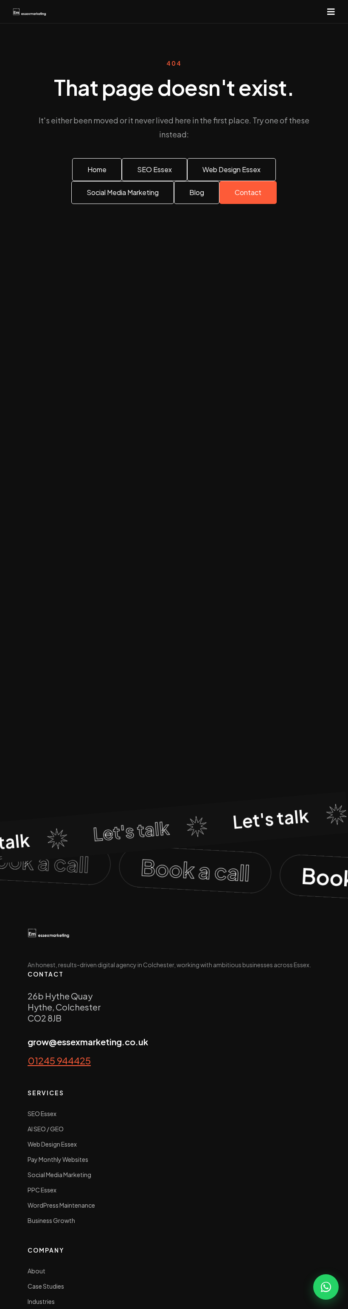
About (36, 1271)
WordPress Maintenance (61, 1205)
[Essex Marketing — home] (30, 11)
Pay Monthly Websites (58, 1159)
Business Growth (51, 1220)
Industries (41, 1301)
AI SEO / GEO (46, 1129)
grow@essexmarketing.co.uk (88, 1041)
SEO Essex (42, 1113)
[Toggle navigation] (331, 12)
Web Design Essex (52, 1144)
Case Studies (46, 1286)
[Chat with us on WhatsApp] (326, 1287)
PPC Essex (42, 1190)
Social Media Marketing (59, 1174)
